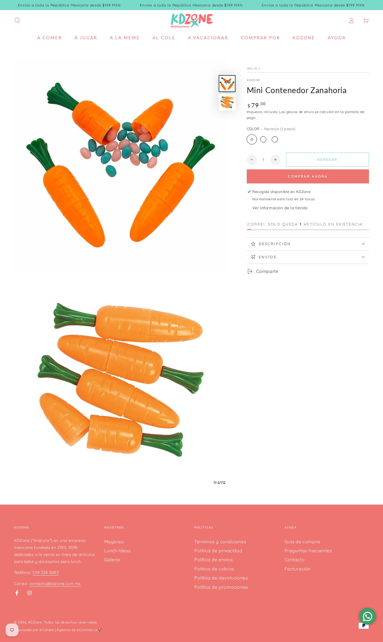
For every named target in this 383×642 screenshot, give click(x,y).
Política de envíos (213, 559)
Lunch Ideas (117, 550)
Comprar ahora (308, 176)
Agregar (327, 159)
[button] (17, 20)
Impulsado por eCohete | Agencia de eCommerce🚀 (58, 630)
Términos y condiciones (220, 541)
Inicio (252, 68)
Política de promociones (221, 587)
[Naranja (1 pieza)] (252, 139)
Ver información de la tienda (280, 207)
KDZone (253, 80)
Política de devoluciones (221, 578)
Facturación (298, 569)
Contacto (295, 559)
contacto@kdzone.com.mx (55, 583)
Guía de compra (302, 541)
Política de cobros (214, 569)
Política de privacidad (218, 550)
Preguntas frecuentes (308, 550)
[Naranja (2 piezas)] (263, 139)
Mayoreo (114, 541)
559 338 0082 (46, 572)
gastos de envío (300, 111)
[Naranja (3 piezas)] (275, 139)
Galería (112, 559)
